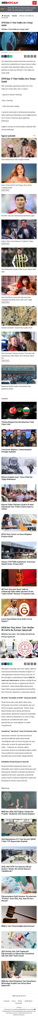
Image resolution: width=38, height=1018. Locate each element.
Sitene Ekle (18, 1003)
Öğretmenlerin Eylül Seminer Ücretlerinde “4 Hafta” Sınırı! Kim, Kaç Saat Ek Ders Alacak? (22, 9)
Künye (13, 1001)
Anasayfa (7, 16)
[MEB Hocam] (9, 3)
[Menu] (34, 3)
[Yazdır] (25, 56)
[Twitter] (5, 56)
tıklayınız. (22, 1014)
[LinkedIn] (8, 56)
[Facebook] (2, 56)
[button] (28, 56)
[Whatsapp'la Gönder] (11, 56)
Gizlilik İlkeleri (28, 1001)
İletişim (20, 1001)
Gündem (14, 16)
